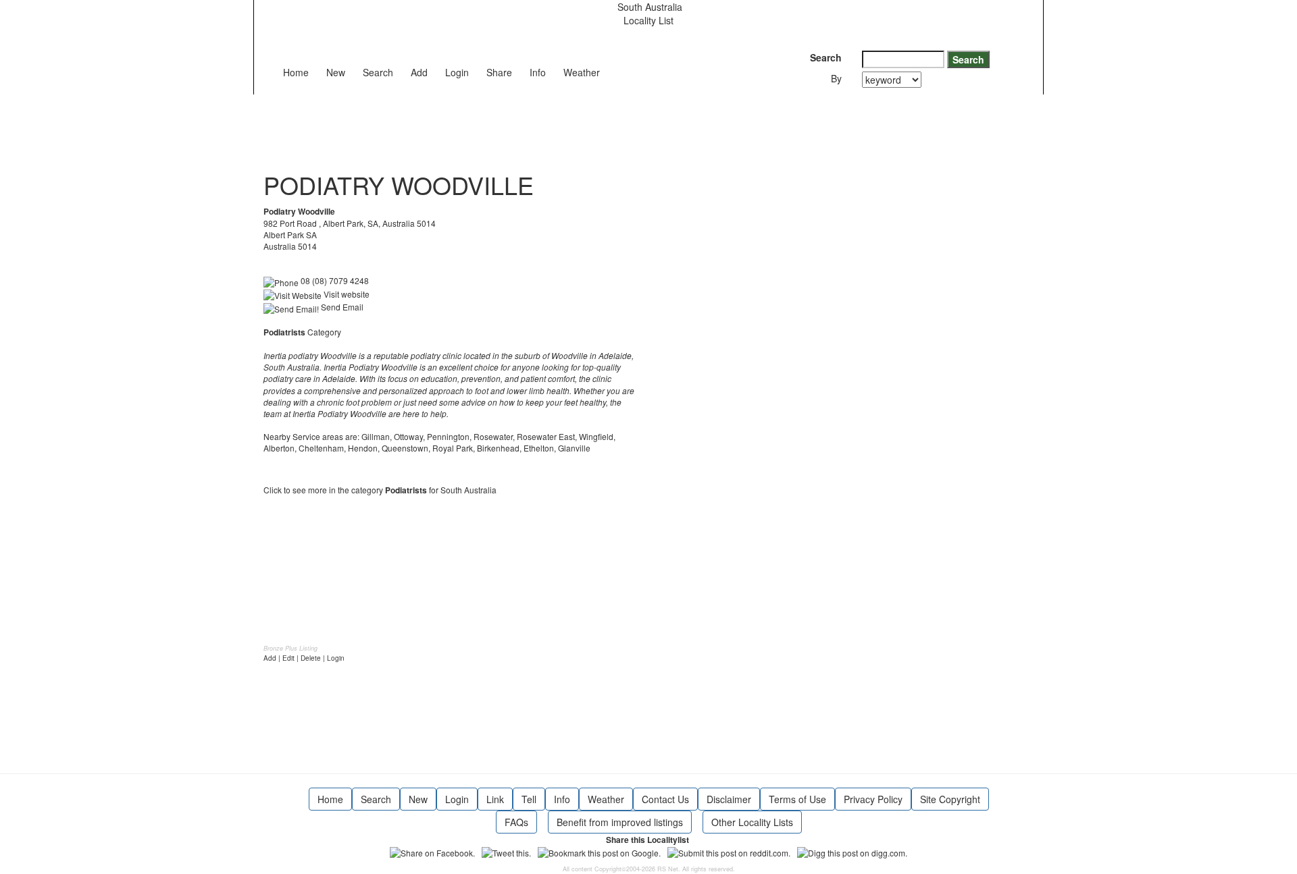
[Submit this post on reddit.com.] (729, 851)
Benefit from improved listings (620, 822)
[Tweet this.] (506, 851)
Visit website (346, 294)
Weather (581, 72)
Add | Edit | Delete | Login (304, 658)
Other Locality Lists (752, 822)
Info (538, 72)
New (335, 72)
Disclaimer (729, 799)
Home (296, 72)
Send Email (341, 306)
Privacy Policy (873, 799)
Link (495, 799)
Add (419, 72)
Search (378, 72)
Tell (529, 799)
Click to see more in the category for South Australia (380, 489)
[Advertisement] (509, 124)
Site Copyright (950, 799)
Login (457, 72)
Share (499, 72)
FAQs (516, 822)
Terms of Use (797, 799)
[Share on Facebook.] (432, 851)
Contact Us (665, 799)
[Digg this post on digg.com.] (852, 851)
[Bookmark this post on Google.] (599, 851)
